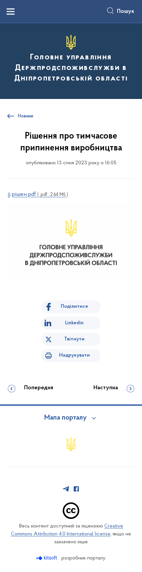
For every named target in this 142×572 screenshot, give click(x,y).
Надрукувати (74, 355)
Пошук (125, 12)
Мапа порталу (65, 418)
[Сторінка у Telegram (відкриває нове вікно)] (66, 489)
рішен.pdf (40, 195)
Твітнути (74, 339)
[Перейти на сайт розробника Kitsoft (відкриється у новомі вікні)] (47, 558)
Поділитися (74, 306)
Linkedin (74, 323)
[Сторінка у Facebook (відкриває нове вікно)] (76, 489)
